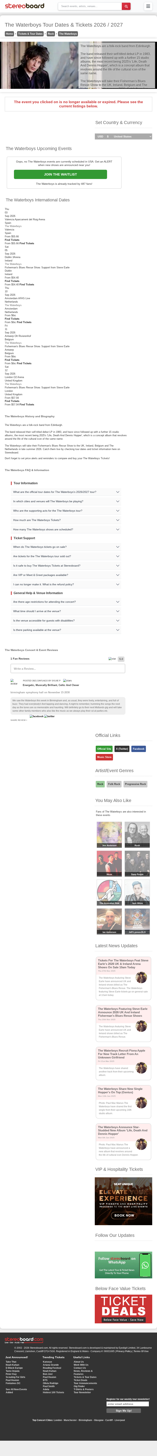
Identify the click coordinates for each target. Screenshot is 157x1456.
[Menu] (148, 6)
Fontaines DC (13, 1383)
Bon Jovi (47, 1374)
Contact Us (80, 1368)
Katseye (47, 1362)
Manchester (70, 1420)
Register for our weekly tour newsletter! (128, 1399)
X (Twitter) (122, 748)
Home (9, 33)
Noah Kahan (12, 1365)
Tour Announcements (85, 1383)
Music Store (104, 757)
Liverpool (120, 1420)
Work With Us (81, 1365)
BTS (45, 1380)
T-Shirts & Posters (84, 1389)
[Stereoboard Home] (25, 8)
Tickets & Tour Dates (30, 33)
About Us (79, 1362)
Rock (51, 33)
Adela (46, 1389)
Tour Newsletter (82, 1392)
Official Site (104, 748)
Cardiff (109, 1420)
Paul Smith (49, 1386)
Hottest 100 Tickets (53, 1392)
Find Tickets (12, 239)
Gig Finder (79, 1386)
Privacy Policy (124, 1351)
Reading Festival (52, 1368)
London (58, 1420)
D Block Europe (14, 1368)
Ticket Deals (80, 1380)
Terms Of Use (141, 1351)
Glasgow (98, 1420)
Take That (11, 1362)
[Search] (126, 6)
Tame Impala (13, 1371)
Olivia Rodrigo (50, 1383)
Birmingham (85, 1420)
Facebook (138, 748)
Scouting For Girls (15, 1377)
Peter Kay (11, 1374)
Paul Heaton (12, 1380)
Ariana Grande (51, 1365)
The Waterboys (68, 33)
